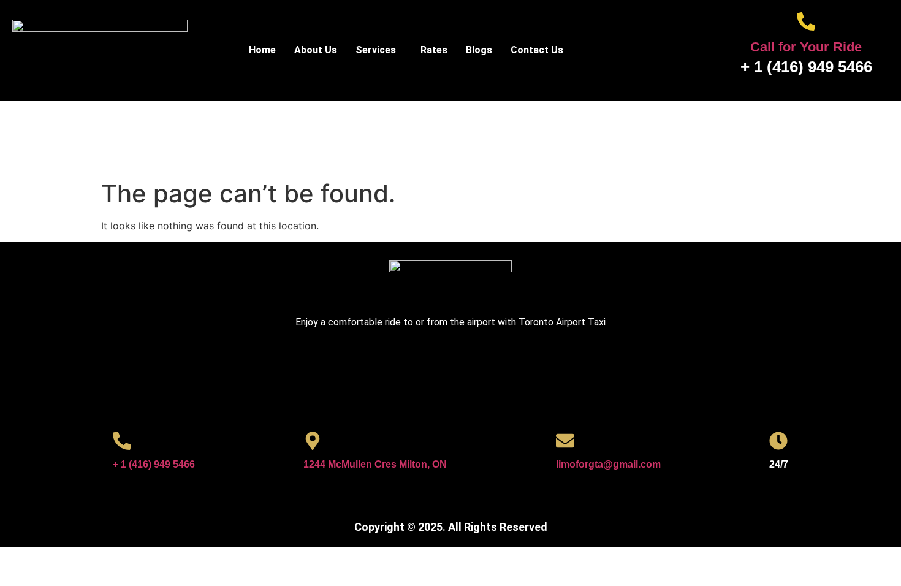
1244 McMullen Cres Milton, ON (375, 464)
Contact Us (537, 50)
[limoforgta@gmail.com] (565, 441)
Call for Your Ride (806, 47)
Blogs (479, 50)
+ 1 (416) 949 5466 (154, 464)
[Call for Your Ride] (806, 21)
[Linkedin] (487, 366)
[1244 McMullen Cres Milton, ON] (312, 441)
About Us (315, 50)
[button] (378, 50)
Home (262, 50)
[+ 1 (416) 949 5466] (122, 441)
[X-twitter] (450, 366)
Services (375, 50)
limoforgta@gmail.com (608, 464)
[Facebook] (413, 366)
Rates (433, 50)
